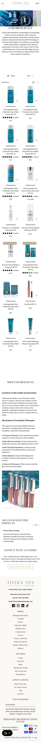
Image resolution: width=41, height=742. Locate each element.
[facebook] (13, 605)
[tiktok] (27, 605)
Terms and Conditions (9, 727)
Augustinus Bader (20, 625)
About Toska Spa (20, 684)
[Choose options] (17, 100)
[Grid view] (33, 82)
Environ (20, 635)
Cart (37, 3)
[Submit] (33, 704)
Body (20, 664)
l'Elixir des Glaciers (20, 642)
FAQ (20, 690)
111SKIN (20, 619)
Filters (13, 76)
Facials (20, 658)
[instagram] (18, 605)
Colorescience (20, 632)
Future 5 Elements (20, 638)
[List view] (38, 82)
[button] (8, 117)
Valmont (20, 648)
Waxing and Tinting (20, 668)
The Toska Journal (20, 687)
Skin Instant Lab (20, 671)
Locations (20, 694)
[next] (39, 525)
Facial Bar (20, 661)
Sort (28, 76)
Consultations (20, 674)
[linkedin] (22, 605)
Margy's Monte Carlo (20, 645)
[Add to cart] (17, 295)
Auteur (20, 622)
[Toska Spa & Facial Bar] (20, 4)
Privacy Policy (7, 730)
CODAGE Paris (20, 628)
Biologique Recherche (20, 615)
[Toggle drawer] (3, 3)
